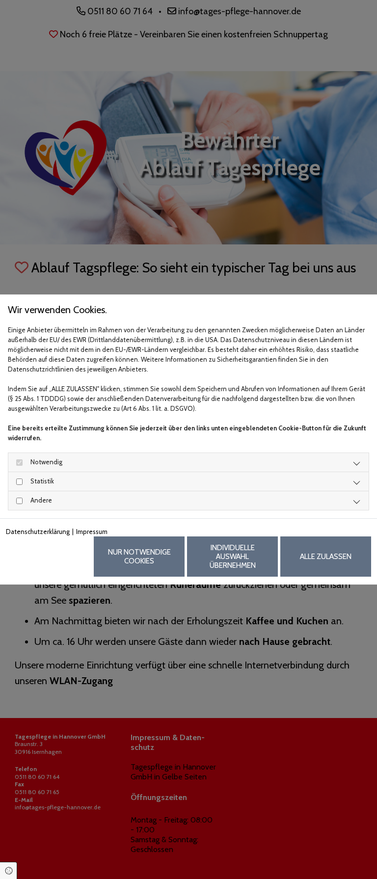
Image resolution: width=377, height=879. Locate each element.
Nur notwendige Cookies (139, 556)
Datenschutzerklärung (38, 531)
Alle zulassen (325, 556)
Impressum (92, 531)
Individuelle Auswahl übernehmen (233, 556)
